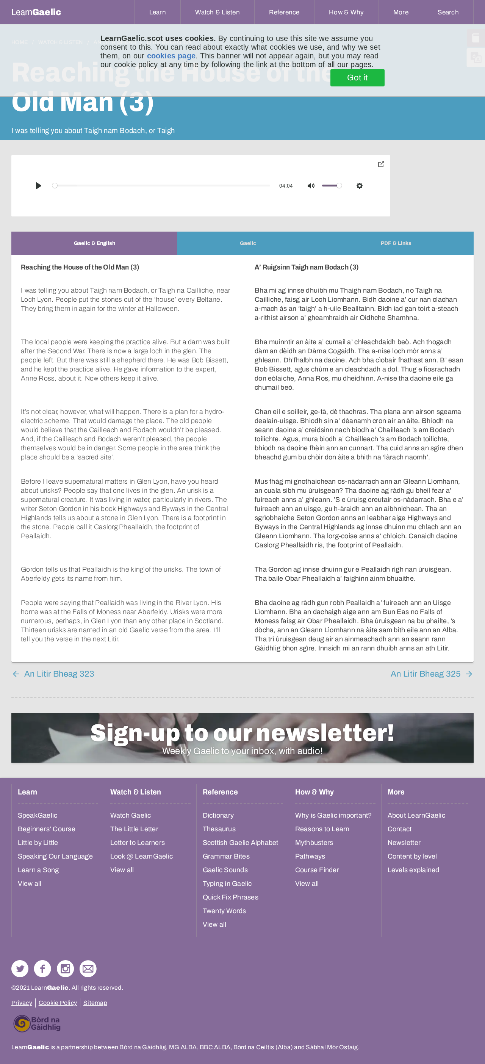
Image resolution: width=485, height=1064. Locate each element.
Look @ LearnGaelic (141, 856)
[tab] (94, 243)
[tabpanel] (242, 458)
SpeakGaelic (38, 815)
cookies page (171, 56)
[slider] (161, 185)
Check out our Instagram (65, 968)
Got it (357, 77)
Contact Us (88, 968)
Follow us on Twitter (19, 968)
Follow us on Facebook (42, 968)
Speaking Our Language (55, 856)
